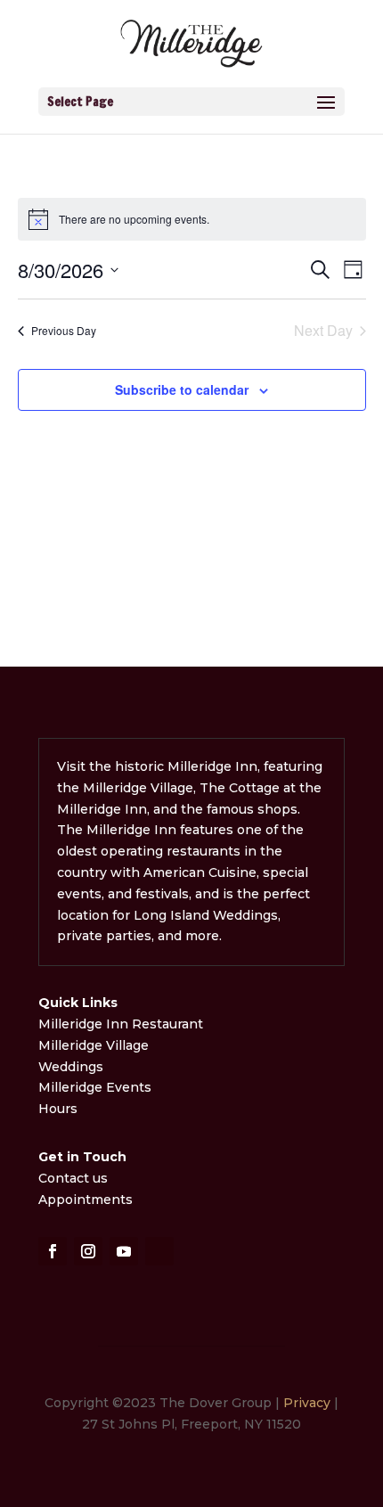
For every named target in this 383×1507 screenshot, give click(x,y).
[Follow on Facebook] (52, 1251)
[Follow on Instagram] (88, 1251)
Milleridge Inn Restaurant (122, 1024)
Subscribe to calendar (182, 389)
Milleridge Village (93, 1045)
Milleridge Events (94, 1087)
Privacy (306, 1403)
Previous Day (63, 330)
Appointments (85, 1200)
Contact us (73, 1178)
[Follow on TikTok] (159, 1251)
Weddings (70, 1067)
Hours (57, 1109)
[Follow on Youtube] (124, 1251)
